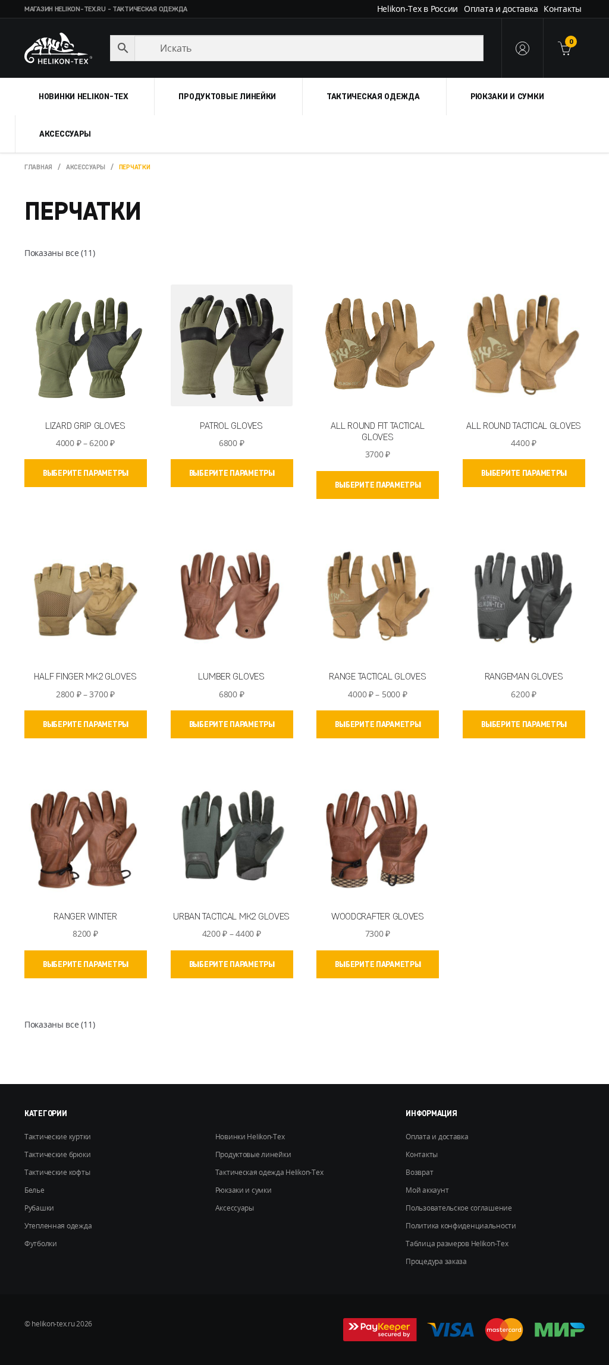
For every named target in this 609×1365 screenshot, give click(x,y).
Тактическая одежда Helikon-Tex (269, 1172)
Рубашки (39, 1208)
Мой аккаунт (427, 1190)
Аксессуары (65, 133)
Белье (34, 1190)
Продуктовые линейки (227, 96)
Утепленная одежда (58, 1226)
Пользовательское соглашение (458, 1208)
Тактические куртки (57, 1137)
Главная (38, 167)
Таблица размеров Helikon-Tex (457, 1243)
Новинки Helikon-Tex (83, 96)
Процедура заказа (436, 1261)
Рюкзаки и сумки (507, 96)
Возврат (419, 1172)
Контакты (563, 8)
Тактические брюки (57, 1154)
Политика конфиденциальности (461, 1226)
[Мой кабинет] (522, 48)
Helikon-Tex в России (417, 8)
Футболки (40, 1243)
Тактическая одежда (373, 96)
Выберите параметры (85, 473)
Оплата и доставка (501, 8)
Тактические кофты (57, 1172)
